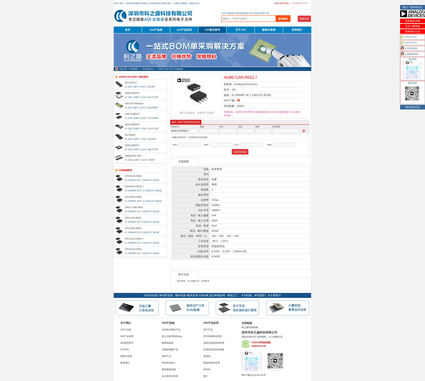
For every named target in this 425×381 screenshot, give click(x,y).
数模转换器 (167, 343)
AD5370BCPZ (132, 93)
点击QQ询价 (411, 48)
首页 (127, 29)
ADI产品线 (155, 29)
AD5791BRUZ (132, 114)
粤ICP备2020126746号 (254, 375)
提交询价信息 (240, 152)
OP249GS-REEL (133, 197)
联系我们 (297, 29)
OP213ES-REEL (133, 228)
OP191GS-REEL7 (134, 238)
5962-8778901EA (134, 103)
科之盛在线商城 (250, 327)
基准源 (206, 356)
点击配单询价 (412, 54)
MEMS (206, 369)
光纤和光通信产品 (171, 329)
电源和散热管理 (211, 362)
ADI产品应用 (184, 29)
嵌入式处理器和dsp (172, 336)
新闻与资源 (268, 29)
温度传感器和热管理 (213, 343)
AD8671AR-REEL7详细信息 (170, 69)
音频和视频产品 (170, 349)
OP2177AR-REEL (134, 207)
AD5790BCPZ (132, 124)
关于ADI (240, 29)
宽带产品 (166, 356)
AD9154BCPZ (132, 145)
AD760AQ (130, 135)
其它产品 (208, 329)
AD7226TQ (131, 82)
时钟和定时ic (168, 362)
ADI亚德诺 (133, 69)
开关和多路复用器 (212, 336)
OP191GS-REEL (133, 249)
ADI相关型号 (212, 29)
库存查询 (283, 18)
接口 (205, 376)
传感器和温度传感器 (213, 349)
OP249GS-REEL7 (134, 186)
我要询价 (304, 18)
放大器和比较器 (170, 376)
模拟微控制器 (169, 369)
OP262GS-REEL (133, 176)
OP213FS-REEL (133, 217)
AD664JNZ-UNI (133, 155)
